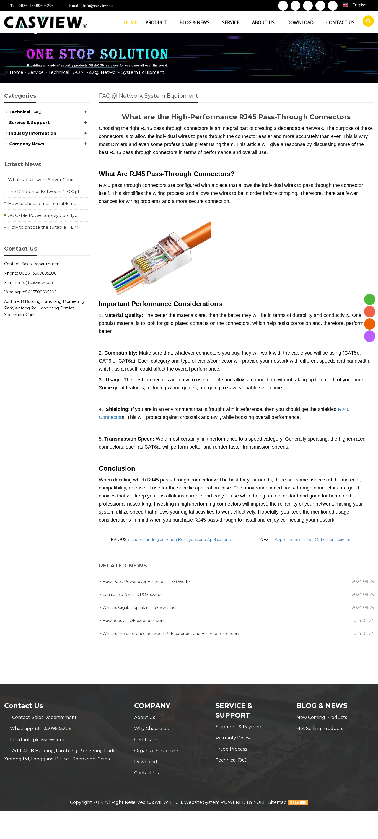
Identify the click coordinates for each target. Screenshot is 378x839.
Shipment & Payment (239, 726)
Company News (26, 143)
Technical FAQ (64, 72)
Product (157, 22)
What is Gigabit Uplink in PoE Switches (139, 607)
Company (152, 706)
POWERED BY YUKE (244, 802)
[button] (169, 22)
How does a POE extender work (133, 620)
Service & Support (29, 122)
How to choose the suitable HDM (43, 227)
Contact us (340, 22)
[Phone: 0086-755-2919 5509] (369, 311)
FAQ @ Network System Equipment (123, 72)
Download (301, 22)
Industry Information (32, 133)
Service (231, 22)
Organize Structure (156, 750)
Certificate (145, 739)
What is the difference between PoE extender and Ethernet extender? (171, 633)
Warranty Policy (233, 738)
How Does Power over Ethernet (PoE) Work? (146, 581)
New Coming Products (322, 717)
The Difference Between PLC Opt (43, 191)
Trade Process (231, 749)
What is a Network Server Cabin (41, 179)
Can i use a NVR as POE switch (132, 594)
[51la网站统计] (298, 802)
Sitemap (277, 802)
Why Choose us (151, 728)
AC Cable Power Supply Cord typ (42, 215)
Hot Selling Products (320, 728)
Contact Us (146, 772)
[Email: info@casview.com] (369, 324)
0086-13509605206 (35, 6)
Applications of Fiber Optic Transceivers (312, 539)
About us (264, 22)
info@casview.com (99, 6)
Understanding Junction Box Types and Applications (180, 539)
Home (130, 22)
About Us (144, 717)
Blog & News (195, 22)
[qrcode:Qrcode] (369, 336)
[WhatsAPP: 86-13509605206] (369, 299)
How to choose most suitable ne (42, 203)
